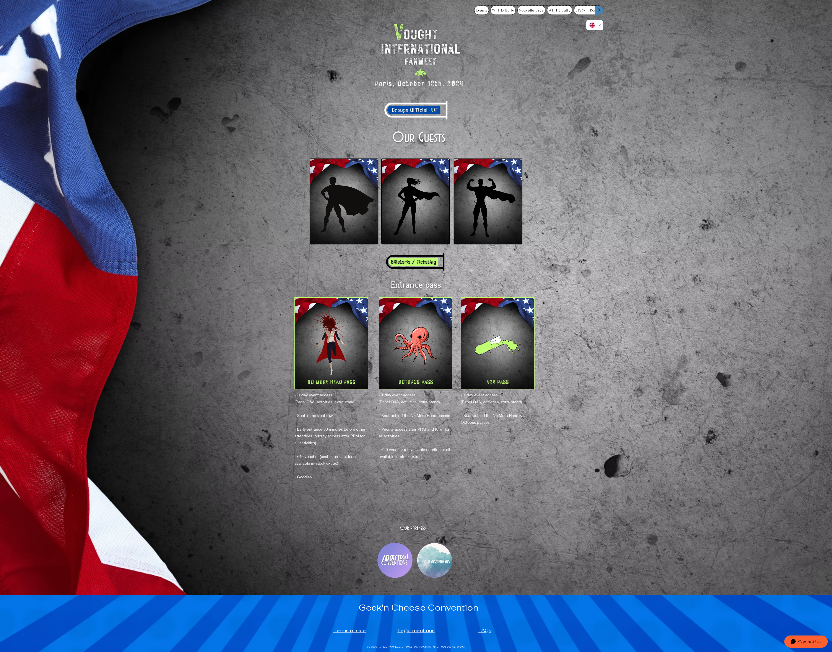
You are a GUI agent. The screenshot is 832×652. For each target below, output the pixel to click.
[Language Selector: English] (594, 25)
